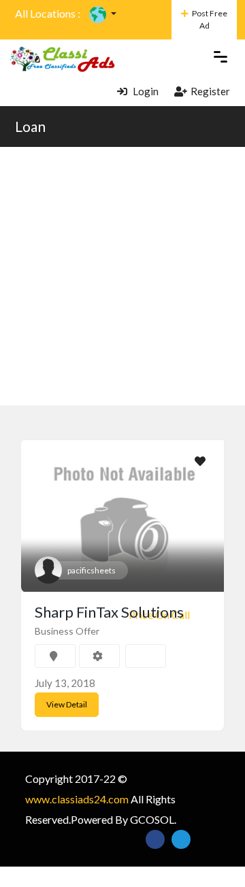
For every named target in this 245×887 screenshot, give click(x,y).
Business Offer (67, 631)
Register (210, 91)
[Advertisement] (122, 276)
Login (145, 91)
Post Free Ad (209, 19)
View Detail (66, 704)
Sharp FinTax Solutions (109, 612)
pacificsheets (91, 570)
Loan (30, 126)
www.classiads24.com (77, 798)
